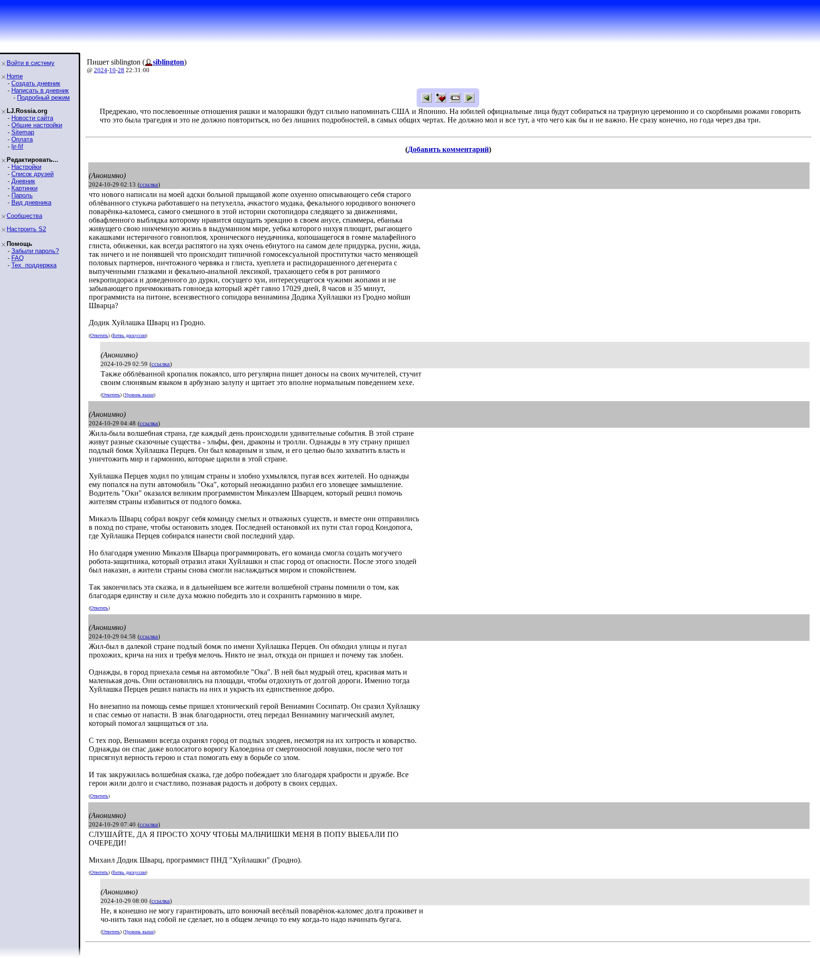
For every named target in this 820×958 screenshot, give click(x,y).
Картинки (24, 188)
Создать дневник (35, 83)
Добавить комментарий (448, 149)
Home (15, 76)
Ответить (99, 335)
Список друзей (32, 174)
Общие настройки (36, 125)
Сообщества (24, 215)
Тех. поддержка (33, 265)
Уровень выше (139, 394)
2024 (100, 70)
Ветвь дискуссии (129, 335)
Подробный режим (43, 97)
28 (121, 70)
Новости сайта (32, 118)
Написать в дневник (40, 90)
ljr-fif (17, 146)
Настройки (26, 166)
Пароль (22, 195)
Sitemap (22, 132)
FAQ (17, 258)
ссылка (149, 184)
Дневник (23, 181)
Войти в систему (31, 62)
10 (112, 70)
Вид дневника (31, 202)
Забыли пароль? (35, 250)
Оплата (22, 139)
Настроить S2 (26, 229)
